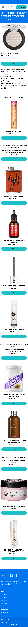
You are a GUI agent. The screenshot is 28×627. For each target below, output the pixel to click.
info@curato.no (5, 2)
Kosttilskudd (11, 19)
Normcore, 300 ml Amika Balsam (14, 131)
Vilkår (14, 622)
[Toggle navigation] (3, 7)
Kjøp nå (14, 63)
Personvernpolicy (21, 622)
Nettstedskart (14, 624)
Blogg (5, 603)
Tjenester (6, 597)
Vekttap (5, 19)
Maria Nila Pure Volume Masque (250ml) (14, 506)
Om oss (5, 600)
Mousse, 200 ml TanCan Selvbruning (14, 330)
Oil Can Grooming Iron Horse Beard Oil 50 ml (14, 196)
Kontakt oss (21, 7)
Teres (5, 594)
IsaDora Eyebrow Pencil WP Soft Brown (14, 286)
